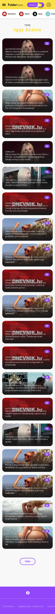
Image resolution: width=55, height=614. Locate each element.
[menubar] (49, 5)
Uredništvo (8, 606)
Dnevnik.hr (12, 14)
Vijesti (27, 14)
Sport (40, 14)
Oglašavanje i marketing (31, 606)
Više (27, 561)
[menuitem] (49, 4)
